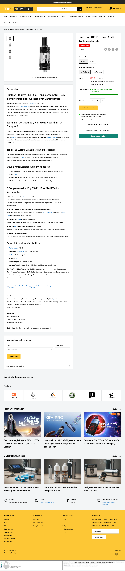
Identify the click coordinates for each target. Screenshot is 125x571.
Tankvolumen (13, 248)
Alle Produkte (13, 29)
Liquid (23, 157)
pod (54, 299)
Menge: (81, 101)
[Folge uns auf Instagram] (116, 554)
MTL (15, 134)
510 (17, 258)
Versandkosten (102, 82)
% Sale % (7, 23)
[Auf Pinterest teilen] (109, 49)
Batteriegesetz (9, 532)
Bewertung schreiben (98, 136)
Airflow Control (51, 137)
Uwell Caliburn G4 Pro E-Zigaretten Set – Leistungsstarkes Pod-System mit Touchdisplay (62, 443)
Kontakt (6, 519)
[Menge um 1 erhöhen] (103, 101)
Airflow (11, 255)
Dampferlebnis (25, 106)
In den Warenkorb (88, 108)
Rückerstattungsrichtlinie (15, 366)
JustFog (81, 49)
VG (15, 226)
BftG (64, 519)
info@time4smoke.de (47, 502)
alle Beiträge (116, 409)
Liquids (13, 137)
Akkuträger (39, 16)
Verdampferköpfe (75, 16)
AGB (5, 523)
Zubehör (111, 16)
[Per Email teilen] (116, 49)
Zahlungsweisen (9, 538)
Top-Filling (20, 251)
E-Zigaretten (24, 16)
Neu (5, 16)
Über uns (36, 519)
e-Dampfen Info (67, 529)
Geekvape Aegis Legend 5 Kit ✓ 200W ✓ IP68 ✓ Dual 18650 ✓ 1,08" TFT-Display (21, 443)
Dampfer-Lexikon (39, 526)
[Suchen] (79, 9)
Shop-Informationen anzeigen (91, 120)
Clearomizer (32, 103)
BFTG (64, 532)
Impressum (8, 541)
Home (6, 29)
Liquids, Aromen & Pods (94, 16)
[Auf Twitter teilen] (113, 49)
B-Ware (15, 23)
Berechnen (14, 356)
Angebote (13, 16)
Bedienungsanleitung (43, 286)
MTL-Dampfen (47, 212)
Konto (88, 10)
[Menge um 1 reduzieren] (92, 101)
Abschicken (99, 537)
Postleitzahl (59, 345)
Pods (63, 16)
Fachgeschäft (38, 523)
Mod (15, 174)
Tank (19, 219)
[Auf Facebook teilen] (105, 49)
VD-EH (64, 523)
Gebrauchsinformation (21, 286)
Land (8, 345)
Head (24, 197)
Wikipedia (65, 526)
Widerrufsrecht (9, 526)
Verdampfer (52, 16)
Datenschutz (8, 529)
